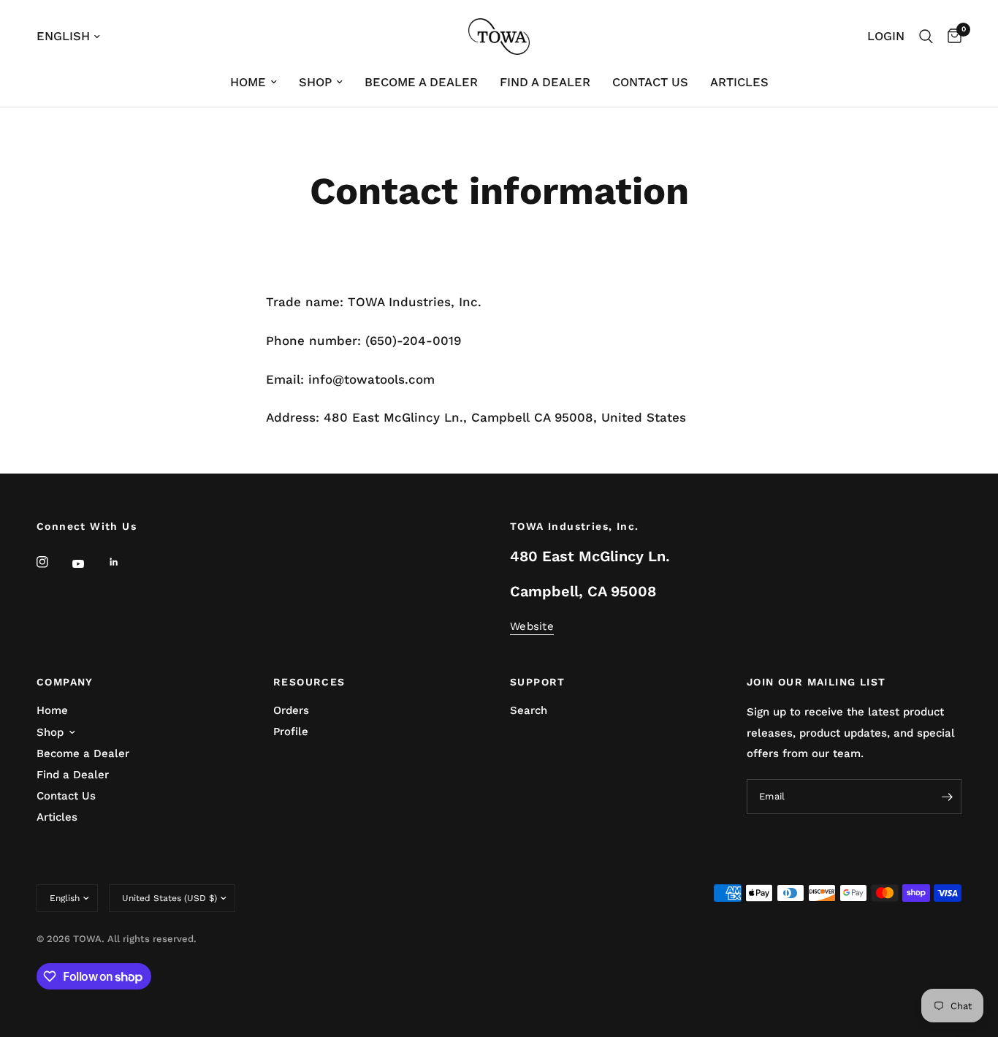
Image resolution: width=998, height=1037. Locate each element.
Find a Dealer (545, 82)
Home (248, 82)
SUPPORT (537, 682)
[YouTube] (88, 563)
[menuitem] (253, 82)
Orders (291, 710)
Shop (315, 82)
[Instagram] (53, 562)
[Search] (926, 36)
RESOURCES (309, 682)
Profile (290, 731)
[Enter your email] (946, 796)
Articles (739, 82)
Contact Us (650, 82)
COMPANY (65, 682)
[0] (950, 36)
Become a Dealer (421, 82)
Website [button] (532, 626)
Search (528, 710)
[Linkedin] (124, 562)
